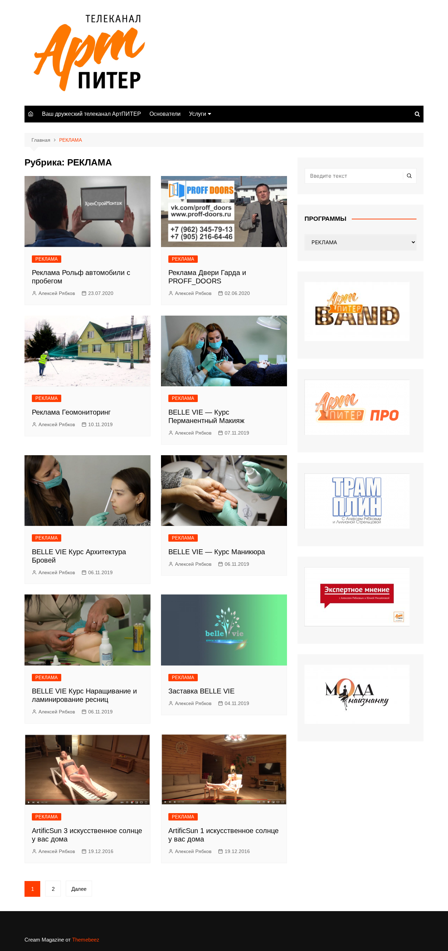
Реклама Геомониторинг (71, 412)
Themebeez (85, 940)
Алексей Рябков (56, 293)
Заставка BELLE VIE (201, 691)
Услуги (197, 114)
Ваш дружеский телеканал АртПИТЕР (91, 114)
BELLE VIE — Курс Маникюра (216, 552)
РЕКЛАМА (46, 259)
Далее (78, 889)
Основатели (165, 114)
